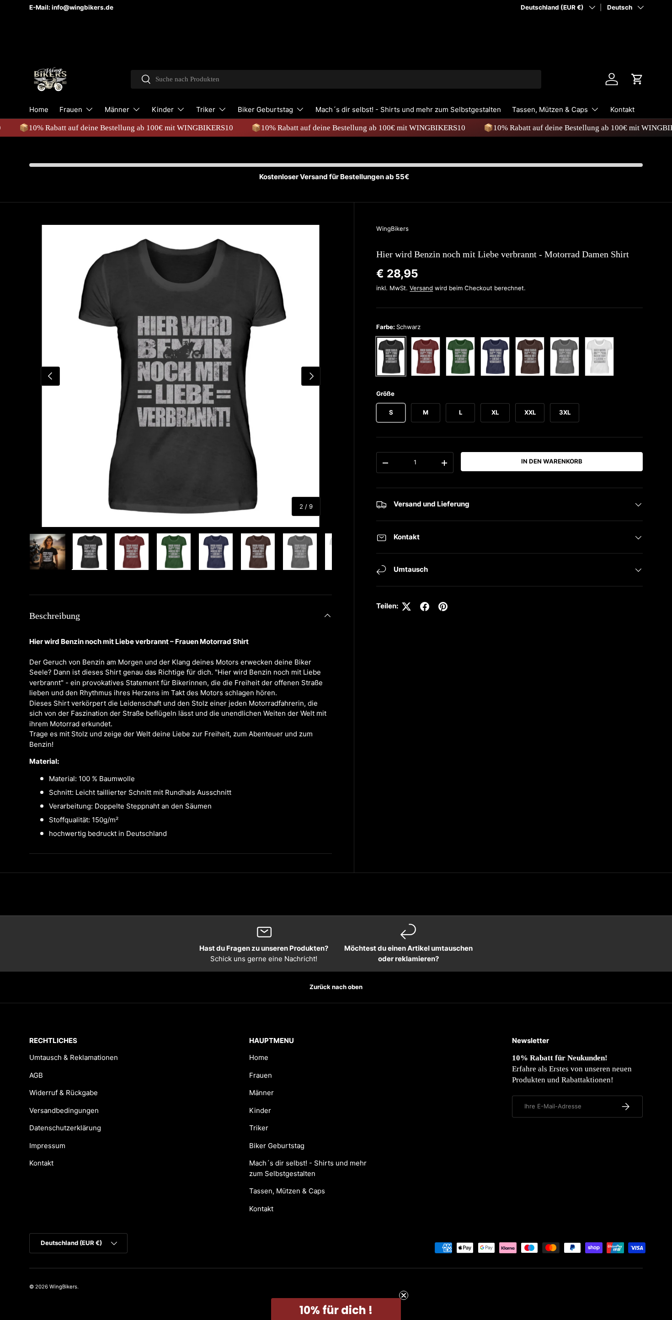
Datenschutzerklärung (65, 1127)
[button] (637, 79)
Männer (117, 109)
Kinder (163, 109)
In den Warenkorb (551, 461)
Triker (205, 109)
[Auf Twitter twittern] (406, 606)
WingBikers (392, 228)
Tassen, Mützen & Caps (550, 109)
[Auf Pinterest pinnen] (443, 606)
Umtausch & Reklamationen (73, 1057)
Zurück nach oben (336, 986)
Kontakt (622, 109)
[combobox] (336, 79)
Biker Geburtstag (265, 109)
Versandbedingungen (64, 1110)
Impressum (47, 1145)
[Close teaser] (403, 1295)
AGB (36, 1075)
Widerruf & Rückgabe (63, 1092)
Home (38, 109)
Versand (421, 288)
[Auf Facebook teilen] (425, 606)
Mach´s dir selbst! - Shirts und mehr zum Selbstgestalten (408, 109)
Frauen (70, 109)
